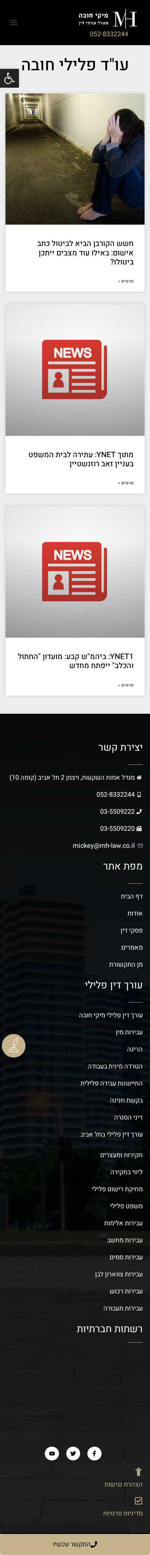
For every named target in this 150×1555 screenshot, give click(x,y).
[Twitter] (73, 1453)
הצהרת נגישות (123, 1484)
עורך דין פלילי (114, 985)
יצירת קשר (120, 747)
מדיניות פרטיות (123, 1513)
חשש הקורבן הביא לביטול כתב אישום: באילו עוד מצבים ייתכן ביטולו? (85, 252)
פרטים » (126, 281)
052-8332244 (109, 34)
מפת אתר (123, 866)
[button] (13, 22)
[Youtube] (52, 1453)
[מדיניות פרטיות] (138, 1501)
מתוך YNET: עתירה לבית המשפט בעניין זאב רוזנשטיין (81, 459)
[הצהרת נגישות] (138, 1472)
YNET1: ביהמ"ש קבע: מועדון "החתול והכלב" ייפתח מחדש (76, 661)
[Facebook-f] (94, 1453)
